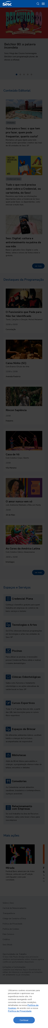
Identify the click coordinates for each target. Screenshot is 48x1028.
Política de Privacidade (19, 1011)
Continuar (24, 1020)
